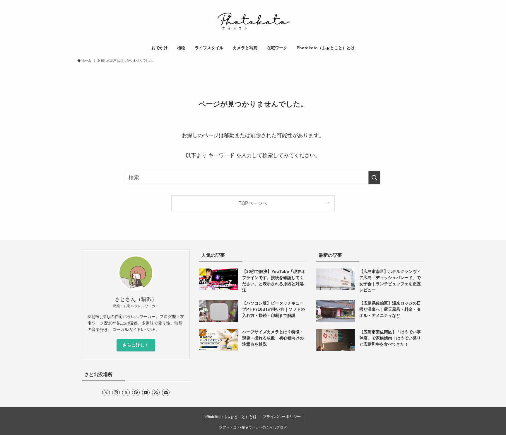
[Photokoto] (253, 21)
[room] (126, 392)
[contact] (166, 392)
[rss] (156, 392)
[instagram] (116, 392)
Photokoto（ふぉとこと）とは (231, 416)
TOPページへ (253, 203)
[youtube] (146, 392)
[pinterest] (136, 392)
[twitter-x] (106, 392)
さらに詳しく (136, 345)
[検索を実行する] (374, 177)
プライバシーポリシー (282, 416)
